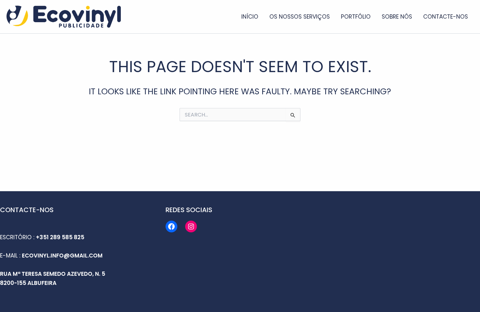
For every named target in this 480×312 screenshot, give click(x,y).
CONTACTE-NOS (445, 17)
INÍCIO (249, 17)
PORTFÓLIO (356, 17)
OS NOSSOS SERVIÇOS (299, 17)
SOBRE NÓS (397, 17)
